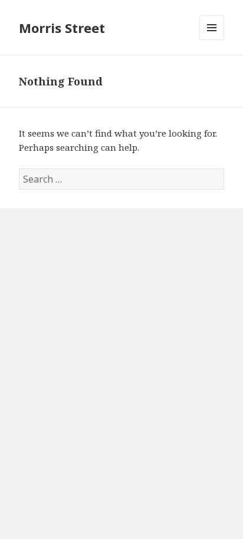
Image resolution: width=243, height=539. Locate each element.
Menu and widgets (212, 39)
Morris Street (62, 28)
